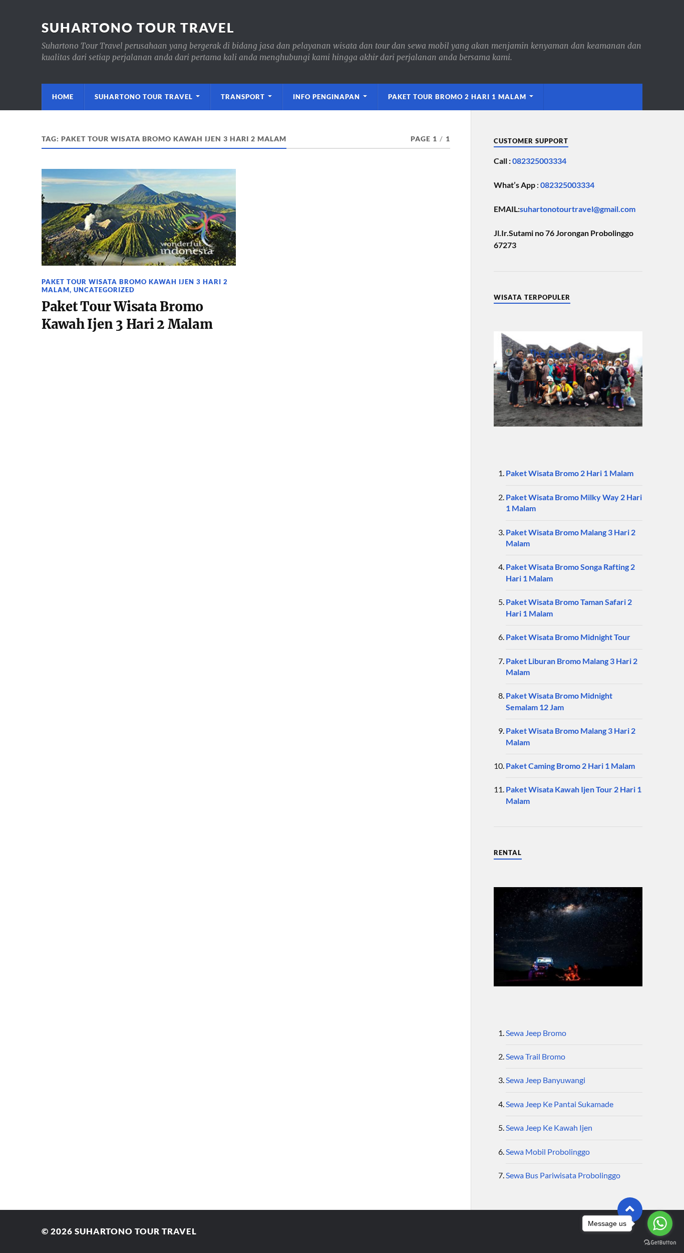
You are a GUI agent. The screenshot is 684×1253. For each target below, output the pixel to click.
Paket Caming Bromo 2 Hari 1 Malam (570, 765)
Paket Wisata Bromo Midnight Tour (568, 637)
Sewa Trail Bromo (535, 1056)
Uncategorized (104, 290)
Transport (243, 97)
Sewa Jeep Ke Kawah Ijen (549, 1127)
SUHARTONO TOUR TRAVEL (138, 27)
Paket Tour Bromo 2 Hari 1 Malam (457, 97)
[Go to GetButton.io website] (660, 1242)
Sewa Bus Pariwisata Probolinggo (563, 1175)
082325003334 (539, 160)
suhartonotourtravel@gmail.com (577, 209)
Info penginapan (326, 97)
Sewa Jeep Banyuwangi (545, 1080)
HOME (63, 97)
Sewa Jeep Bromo (536, 1032)
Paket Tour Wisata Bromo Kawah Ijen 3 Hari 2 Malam (135, 285)
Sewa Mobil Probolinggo (548, 1151)
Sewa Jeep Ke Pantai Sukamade (559, 1104)
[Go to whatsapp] (659, 1223)
